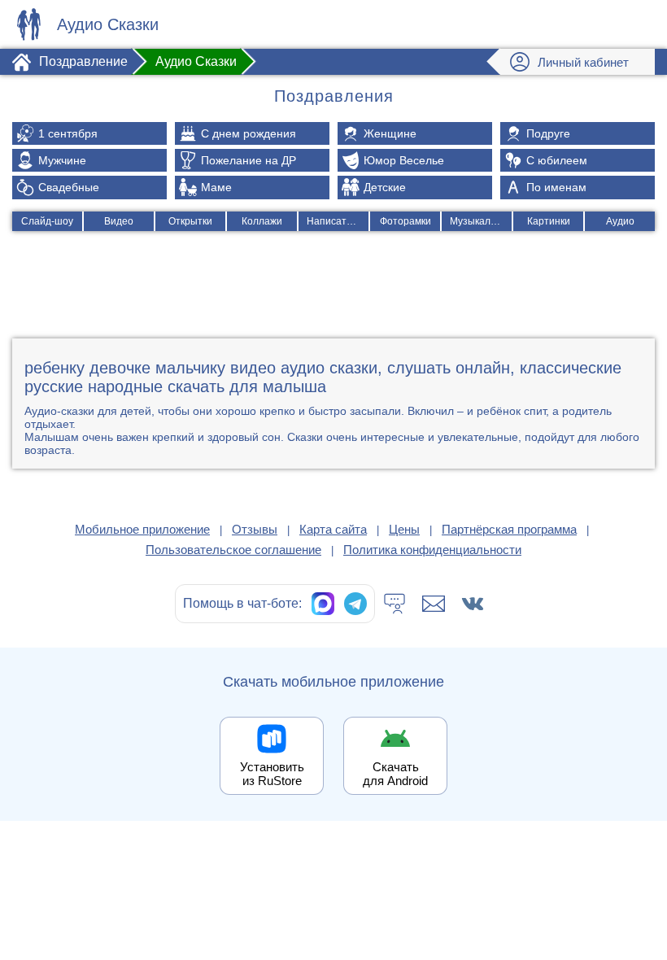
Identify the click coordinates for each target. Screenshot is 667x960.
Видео (118, 221)
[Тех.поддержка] (394, 603)
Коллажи (262, 221)
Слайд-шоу (47, 221)
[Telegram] (355, 603)
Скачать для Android (395, 774)
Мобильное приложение (142, 529)
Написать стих (337, 221)
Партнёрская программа (509, 529)
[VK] (472, 603)
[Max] (323, 603)
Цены (404, 529)
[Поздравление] (28, 24)
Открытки (190, 221)
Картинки (548, 221)
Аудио (620, 221)
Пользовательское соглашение (233, 549)
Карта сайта (333, 529)
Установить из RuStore (272, 774)
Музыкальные (481, 221)
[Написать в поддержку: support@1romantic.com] (433, 603)
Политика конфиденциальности (432, 549)
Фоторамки (405, 221)
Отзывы (254, 529)
